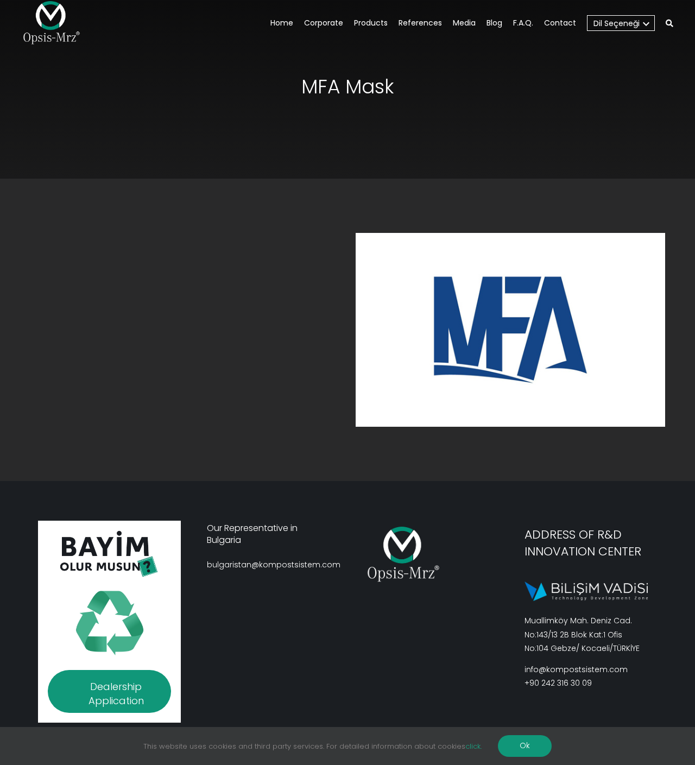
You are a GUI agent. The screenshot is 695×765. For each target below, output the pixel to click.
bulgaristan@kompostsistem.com (273, 564)
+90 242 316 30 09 (558, 683)
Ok (525, 745)
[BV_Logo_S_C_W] (56, 23)
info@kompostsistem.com (576, 669)
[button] (669, 24)
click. (473, 746)
